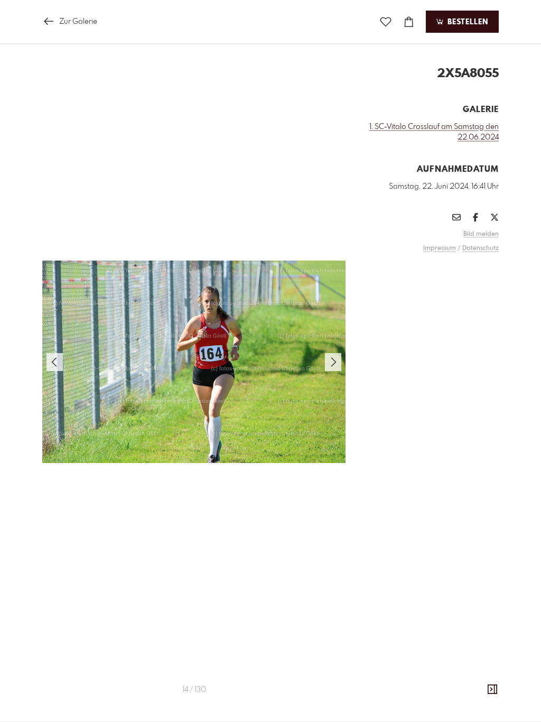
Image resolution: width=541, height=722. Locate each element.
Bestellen (466, 22)
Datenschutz (480, 248)
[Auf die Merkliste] (385, 22)
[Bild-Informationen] (492, 689)
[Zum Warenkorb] (409, 22)
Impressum (439, 248)
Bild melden (481, 234)
